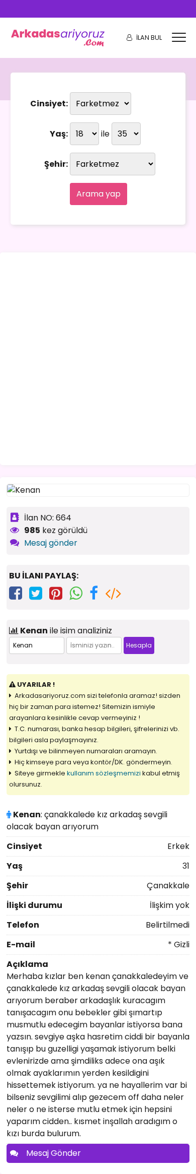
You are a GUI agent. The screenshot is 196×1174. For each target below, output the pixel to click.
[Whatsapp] (75, 593)
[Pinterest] (55, 593)
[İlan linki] (113, 593)
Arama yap (98, 194)
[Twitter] (35, 593)
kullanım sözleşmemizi (104, 773)
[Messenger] (93, 593)
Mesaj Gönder (53, 1153)
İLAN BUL (149, 37)
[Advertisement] (98, 358)
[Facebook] (15, 593)
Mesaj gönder (50, 543)
